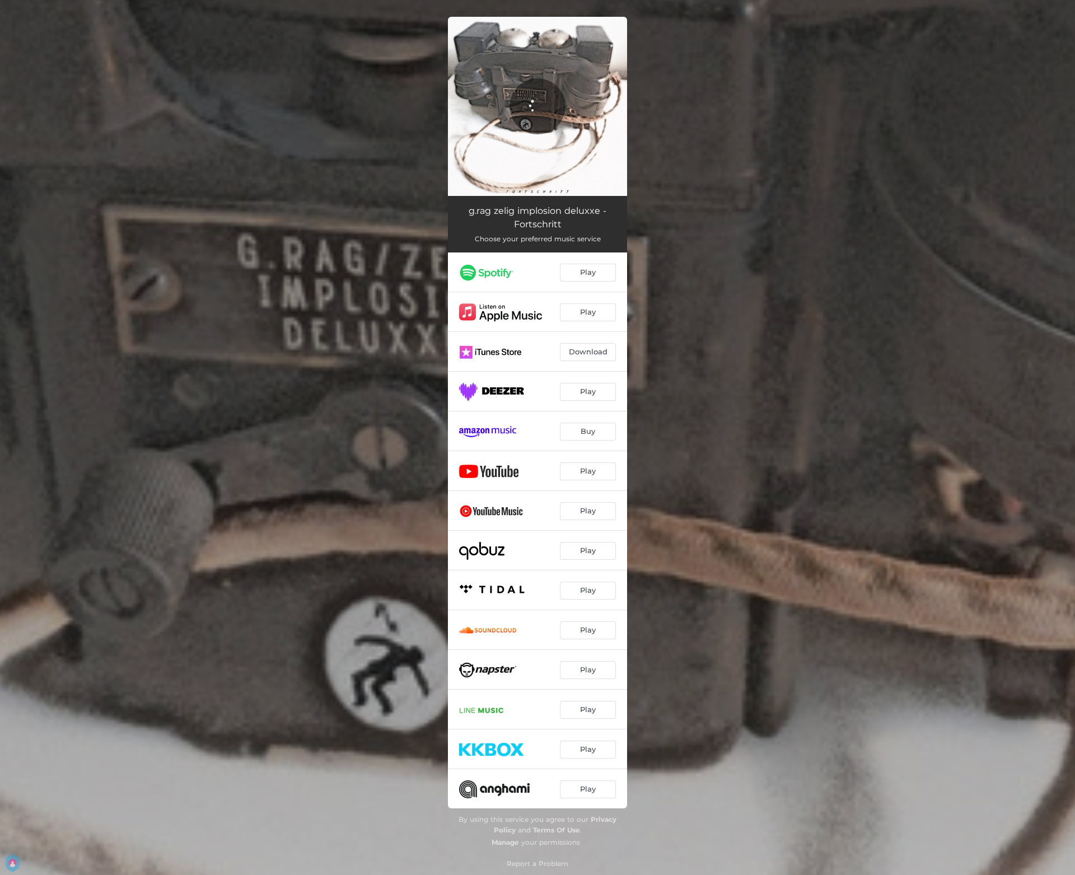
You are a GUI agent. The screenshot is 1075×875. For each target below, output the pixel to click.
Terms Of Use (556, 830)
